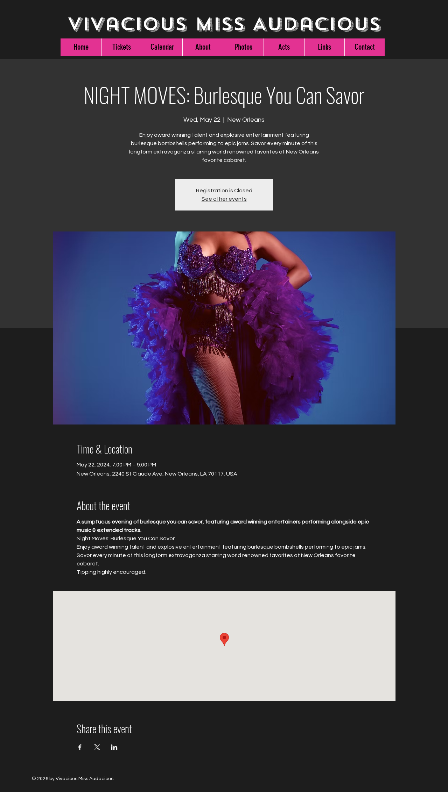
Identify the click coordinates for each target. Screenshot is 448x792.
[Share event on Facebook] (80, 747)
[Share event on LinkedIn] (114, 747)
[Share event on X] (97, 747)
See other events (224, 199)
